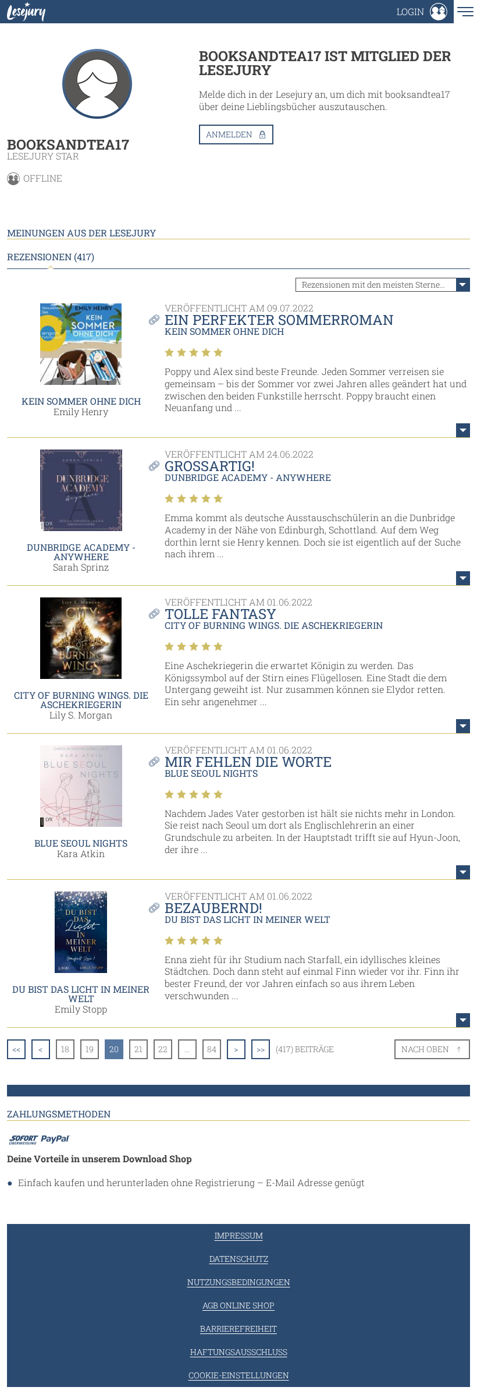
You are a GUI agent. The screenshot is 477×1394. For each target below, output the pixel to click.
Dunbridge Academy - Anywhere (81, 551)
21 (138, 1049)
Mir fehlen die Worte (248, 761)
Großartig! (210, 466)
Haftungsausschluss (238, 1351)
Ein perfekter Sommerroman (279, 319)
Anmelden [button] (229, 134)
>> (261, 1049)
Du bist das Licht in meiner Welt (80, 993)
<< (16, 1049)
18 (65, 1049)
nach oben (425, 1049)
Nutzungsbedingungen (238, 1281)
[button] (422, 11)
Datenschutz (238, 1258)
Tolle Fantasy (220, 613)
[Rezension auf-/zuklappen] (463, 430)
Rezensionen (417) (50, 257)
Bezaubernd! (213, 907)
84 (211, 1049)
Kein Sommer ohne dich (81, 401)
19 (90, 1049)
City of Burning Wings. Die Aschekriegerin (81, 699)
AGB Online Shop (238, 1305)
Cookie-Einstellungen (238, 1375)
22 (163, 1049)
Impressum (239, 1235)
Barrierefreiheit (238, 1328)
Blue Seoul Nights (80, 843)
